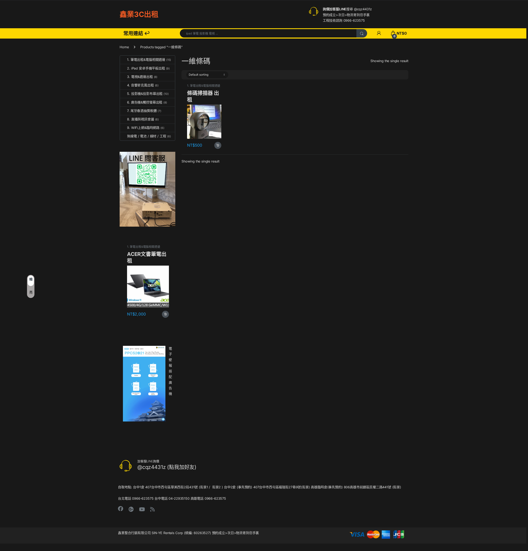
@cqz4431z (363, 9)
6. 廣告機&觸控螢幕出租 (147, 102)
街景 (305, 487)
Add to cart (217, 145)
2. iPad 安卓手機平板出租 (148, 68)
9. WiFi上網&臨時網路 (145, 128)
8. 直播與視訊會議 (143, 119)
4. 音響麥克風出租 (143, 85)
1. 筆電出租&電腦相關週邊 (203, 85)
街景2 (216, 487)
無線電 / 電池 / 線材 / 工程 (149, 136)
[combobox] (268, 33)
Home (124, 47)
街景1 (204, 487)
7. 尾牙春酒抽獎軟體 (144, 111)
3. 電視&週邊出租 (142, 77)
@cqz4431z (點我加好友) (166, 467)
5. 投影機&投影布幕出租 (148, 94)
